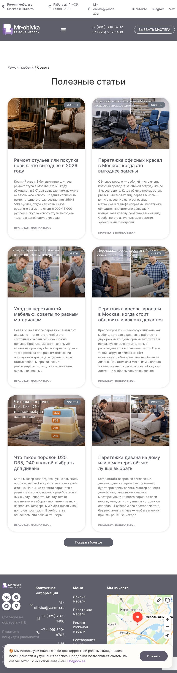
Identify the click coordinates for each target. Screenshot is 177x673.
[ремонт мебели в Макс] (6, 606)
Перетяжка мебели (82, 612)
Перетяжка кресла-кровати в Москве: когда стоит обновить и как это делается (130, 314)
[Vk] (6, 597)
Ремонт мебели (21, 67)
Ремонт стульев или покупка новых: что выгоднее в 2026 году (46, 165)
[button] (121, 5)
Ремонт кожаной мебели (80, 627)
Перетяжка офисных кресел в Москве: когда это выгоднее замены (130, 165)
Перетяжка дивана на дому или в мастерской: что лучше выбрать (129, 463)
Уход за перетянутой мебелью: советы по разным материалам (46, 314)
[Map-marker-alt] (16, 606)
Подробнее (76, 661)
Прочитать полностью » (32, 228)
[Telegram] (16, 597)
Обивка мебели (79, 599)
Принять (153, 656)
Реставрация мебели (84, 642)
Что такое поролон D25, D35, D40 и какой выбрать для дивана (44, 463)
